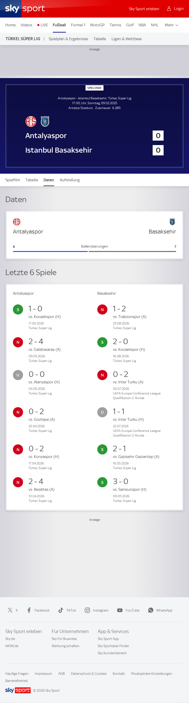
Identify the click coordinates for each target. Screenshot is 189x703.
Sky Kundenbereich (112, 653)
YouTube (132, 610)
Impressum (43, 674)
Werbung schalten (66, 646)
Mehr (169, 25)
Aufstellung (70, 180)
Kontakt (119, 674)
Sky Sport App (108, 639)
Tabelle (100, 38)
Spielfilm (12, 180)
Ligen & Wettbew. (127, 38)
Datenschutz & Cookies (88, 674)
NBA (142, 25)
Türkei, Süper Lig (23, 38)
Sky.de (10, 639)
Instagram (101, 610)
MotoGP (97, 25)
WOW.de (11, 646)
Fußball (59, 25)
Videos (26, 25)
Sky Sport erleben (144, 8)
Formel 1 (78, 25)
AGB (61, 674)
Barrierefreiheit (16, 681)
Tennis (115, 25)
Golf (130, 25)
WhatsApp (164, 610)
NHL (155, 25)
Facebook (42, 610)
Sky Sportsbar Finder (113, 646)
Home (10, 25)
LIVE (44, 25)
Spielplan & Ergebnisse (68, 38)
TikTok (71, 610)
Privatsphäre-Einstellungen (151, 674)
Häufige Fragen (17, 674)
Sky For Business (64, 639)
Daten (49, 180)
